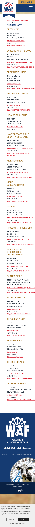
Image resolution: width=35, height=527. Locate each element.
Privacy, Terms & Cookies (24, 454)
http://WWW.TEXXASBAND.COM (19, 314)
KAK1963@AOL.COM (15, 127)
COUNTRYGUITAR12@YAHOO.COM (20, 148)
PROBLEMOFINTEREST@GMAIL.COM (20, 218)
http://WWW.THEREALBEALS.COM (19, 378)
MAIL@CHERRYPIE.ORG (15, 41)
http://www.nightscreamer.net (17, 201)
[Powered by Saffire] (20, 490)
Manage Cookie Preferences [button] (17, 523)
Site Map (11, 454)
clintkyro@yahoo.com (14, 196)
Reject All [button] (11, 519)
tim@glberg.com (12, 352)
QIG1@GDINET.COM (14, 395)
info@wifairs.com (24, 448)
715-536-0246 (9, 448)
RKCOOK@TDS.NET (14, 309)
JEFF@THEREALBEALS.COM (17, 373)
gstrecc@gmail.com (14, 84)
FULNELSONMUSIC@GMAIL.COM (19, 62)
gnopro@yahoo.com (14, 105)
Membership (15, 20)
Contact (4, 454)
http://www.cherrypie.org (16, 45)
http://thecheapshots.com (16, 335)
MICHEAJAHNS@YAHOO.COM (18, 239)
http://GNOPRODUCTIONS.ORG (18, 110)
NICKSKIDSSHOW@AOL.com (17, 172)
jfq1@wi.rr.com (12, 330)
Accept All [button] (23, 519)
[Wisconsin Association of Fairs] (9, 6)
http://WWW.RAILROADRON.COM (19, 271)
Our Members (24, 20)
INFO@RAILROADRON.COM (17, 266)
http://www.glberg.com (15, 357)
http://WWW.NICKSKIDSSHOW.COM (20, 177)
